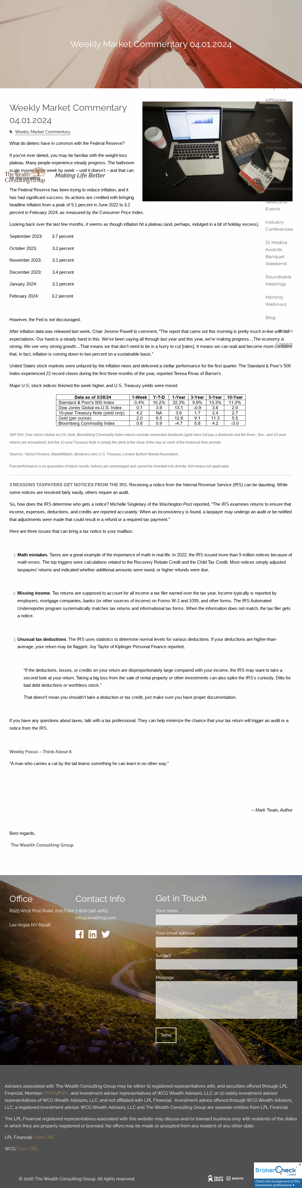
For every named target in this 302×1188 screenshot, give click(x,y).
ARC (270, 120)
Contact (284, 344)
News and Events (276, 205)
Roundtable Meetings (278, 280)
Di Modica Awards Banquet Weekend (276, 253)
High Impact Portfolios (275, 141)
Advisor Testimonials (279, 185)
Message (186, 977)
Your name (188, 910)
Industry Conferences (279, 225)
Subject (185, 955)
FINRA (50, 1093)
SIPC (64, 1093)
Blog (270, 317)
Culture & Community (278, 164)
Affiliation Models (275, 103)
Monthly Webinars (275, 300)
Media (286, 330)
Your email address (196, 933)
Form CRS (43, 1137)
